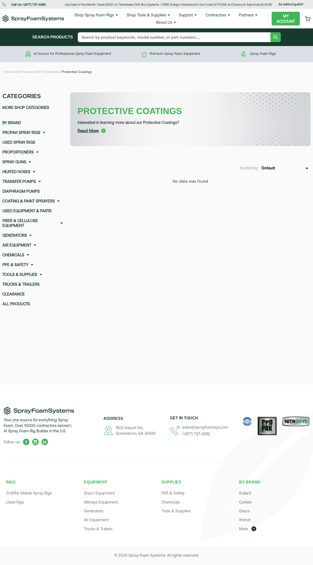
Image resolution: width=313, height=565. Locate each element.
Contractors (216, 15)
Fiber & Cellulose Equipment (20, 223)
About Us (164, 22)
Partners (246, 15)
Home (8, 72)
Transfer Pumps (19, 181)
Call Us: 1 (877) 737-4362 (28, 4)
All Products (25, 72)
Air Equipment (16, 245)
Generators (14, 235)
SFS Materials (48, 72)
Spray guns (14, 162)
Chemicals (13, 255)
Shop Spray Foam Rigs (94, 15)
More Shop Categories (25, 107)
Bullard (245, 493)
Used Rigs (15, 502)
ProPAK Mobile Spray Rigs (29, 493)
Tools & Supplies (19, 274)
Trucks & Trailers (21, 284)
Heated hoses (16, 171)
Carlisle (245, 502)
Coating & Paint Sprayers (28, 201)
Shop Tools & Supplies (146, 15)
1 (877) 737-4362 (196, 434)
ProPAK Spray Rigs (21, 132)
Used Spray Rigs (18, 142)
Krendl (244, 520)
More (243, 529)
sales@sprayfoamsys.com (205, 427)
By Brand (11, 122)
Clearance (13, 294)
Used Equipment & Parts (27, 211)
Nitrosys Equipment (101, 502)
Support (186, 15)
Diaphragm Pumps (21, 191)
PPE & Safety (15, 264)
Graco (244, 511)
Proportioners (18, 152)
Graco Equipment (99, 493)
